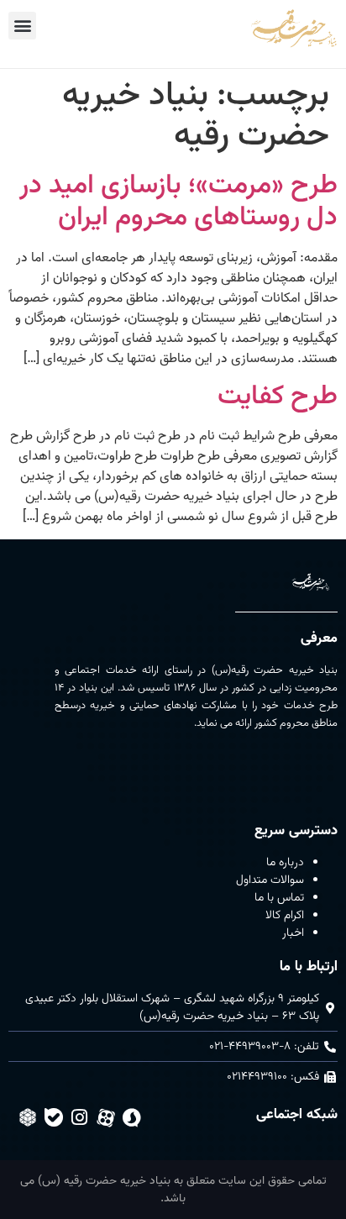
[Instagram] (80, 1117)
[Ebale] (54, 1117)
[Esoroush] (132, 1117)
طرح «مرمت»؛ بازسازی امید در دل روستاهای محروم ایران (178, 202)
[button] (22, 25)
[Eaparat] (106, 1117)
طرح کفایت (278, 397)
